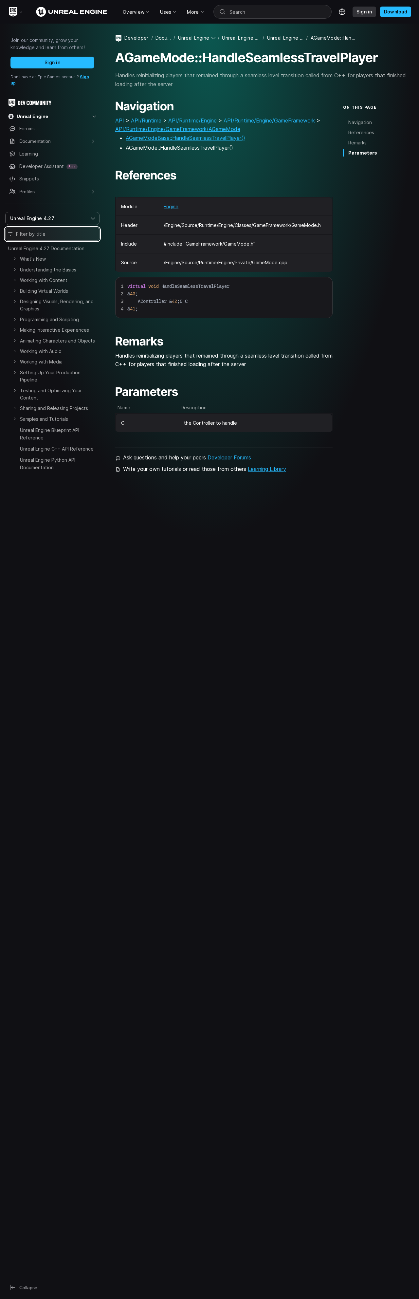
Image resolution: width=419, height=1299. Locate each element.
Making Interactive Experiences (54, 330)
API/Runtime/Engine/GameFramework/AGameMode (177, 129)
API (119, 120)
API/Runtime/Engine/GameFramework (269, 120)
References (361, 132)
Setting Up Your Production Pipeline (50, 376)
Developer (136, 38)
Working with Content (43, 280)
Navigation (360, 122)
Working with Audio (41, 351)
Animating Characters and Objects (57, 340)
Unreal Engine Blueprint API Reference (49, 433)
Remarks (357, 142)
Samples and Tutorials (44, 419)
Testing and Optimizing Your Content (51, 394)
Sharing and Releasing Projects (54, 408)
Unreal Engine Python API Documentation (47, 463)
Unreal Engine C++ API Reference (57, 449)
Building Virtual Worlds (44, 291)
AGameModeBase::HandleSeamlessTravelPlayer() (185, 138)
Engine (171, 206)
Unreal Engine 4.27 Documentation (46, 248)
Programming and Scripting (49, 319)
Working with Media (41, 361)
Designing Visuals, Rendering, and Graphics (57, 305)
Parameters (362, 153)
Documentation (163, 38)
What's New (33, 259)
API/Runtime (146, 120)
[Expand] (14, 258)
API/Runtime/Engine (192, 120)
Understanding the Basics (48, 269)
